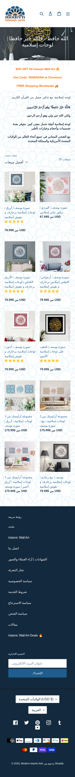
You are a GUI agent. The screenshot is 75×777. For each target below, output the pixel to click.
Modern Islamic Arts (32, 763)
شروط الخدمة (17, 592)
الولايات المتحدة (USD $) (36, 699)
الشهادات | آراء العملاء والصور (27, 559)
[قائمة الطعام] (68, 13)
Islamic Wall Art (18, 537)
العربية (36, 710)
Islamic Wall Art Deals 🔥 (25, 635)
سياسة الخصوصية (20, 581)
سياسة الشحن (17, 613)
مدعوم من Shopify (54, 763)
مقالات (13, 624)
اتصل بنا (13, 548)
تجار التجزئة (16, 570)
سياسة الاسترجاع (19, 603)
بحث (11, 526)
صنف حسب (11, 155)
